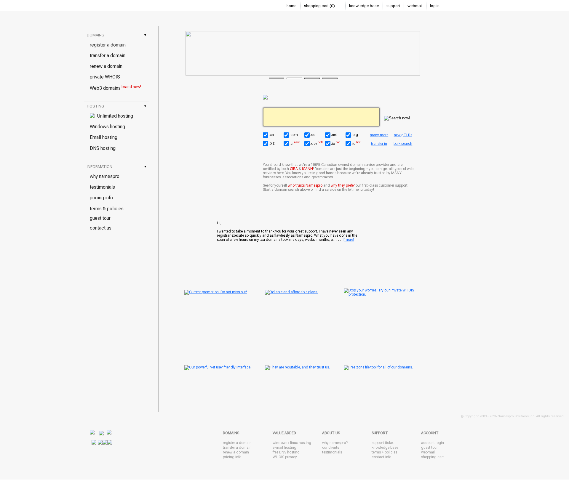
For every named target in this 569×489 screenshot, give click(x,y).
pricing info (101, 198)
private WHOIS (105, 77)
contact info (381, 457)
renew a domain (106, 66)
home (292, 6)
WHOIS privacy (285, 457)
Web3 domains (115, 87)
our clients (330, 447)
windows (280, 443)
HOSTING (116, 106)
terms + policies (384, 452)
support (393, 6)
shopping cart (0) (320, 6)
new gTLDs (403, 135)
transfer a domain (107, 55)
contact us (100, 228)
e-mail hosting (284, 447)
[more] (348, 240)
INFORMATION (116, 166)
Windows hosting (107, 126)
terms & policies (107, 208)
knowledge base (364, 6)
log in (434, 6)
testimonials (102, 187)
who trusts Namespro (305, 185)
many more (379, 135)
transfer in (379, 144)
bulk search (403, 144)
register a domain (108, 45)
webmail (415, 6)
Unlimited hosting (114, 116)
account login (432, 443)
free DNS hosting (286, 452)
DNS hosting (103, 148)
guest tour (100, 218)
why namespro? (335, 443)
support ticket (383, 443)
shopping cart (432, 457)
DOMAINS (116, 35)
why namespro (104, 176)
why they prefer (343, 185)
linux (294, 443)
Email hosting (103, 137)
